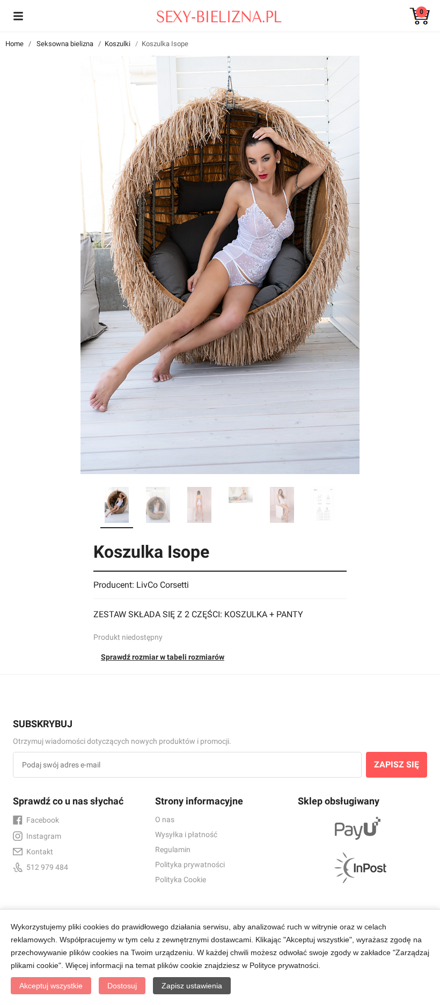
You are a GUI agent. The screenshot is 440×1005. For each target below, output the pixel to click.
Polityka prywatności (190, 864)
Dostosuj (122, 985)
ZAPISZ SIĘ (396, 764)
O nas (164, 819)
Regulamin (172, 849)
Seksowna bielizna (65, 44)
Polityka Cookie (180, 879)
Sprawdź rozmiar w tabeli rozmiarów (162, 657)
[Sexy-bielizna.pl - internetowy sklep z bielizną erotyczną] (212, 14)
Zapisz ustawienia (192, 985)
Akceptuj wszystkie (51, 985)
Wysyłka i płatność (186, 834)
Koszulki (117, 44)
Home (14, 44)
